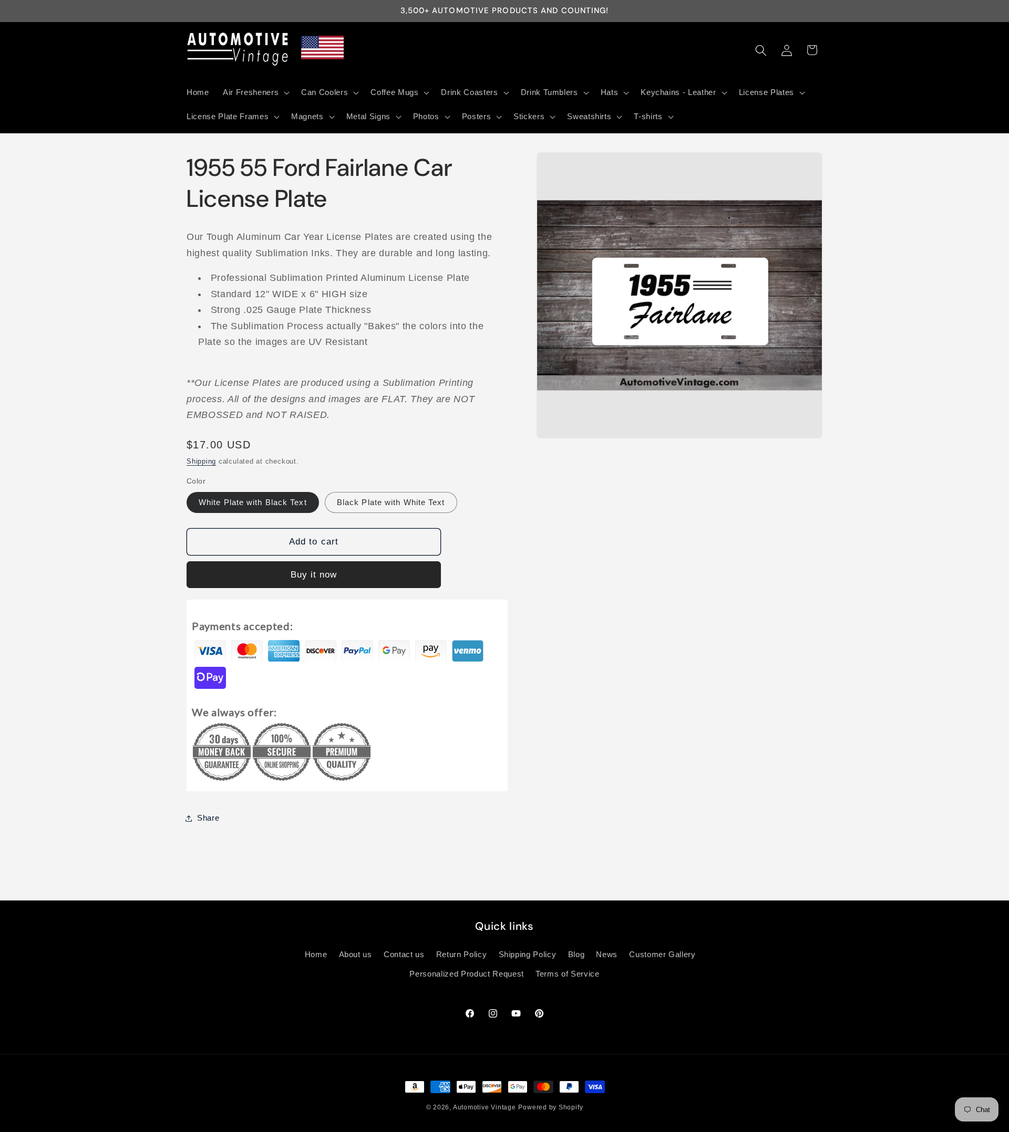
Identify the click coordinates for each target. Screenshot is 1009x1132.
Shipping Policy (528, 954)
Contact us (404, 954)
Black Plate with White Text (391, 502)
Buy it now (314, 574)
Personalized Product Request (466, 974)
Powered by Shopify (550, 1107)
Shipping (201, 461)
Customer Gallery (662, 954)
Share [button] (208, 817)
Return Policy (461, 954)
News (606, 954)
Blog (576, 954)
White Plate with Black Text (253, 502)
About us (355, 954)
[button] (255, 92)
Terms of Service (568, 974)
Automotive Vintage (484, 1107)
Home (316, 954)
